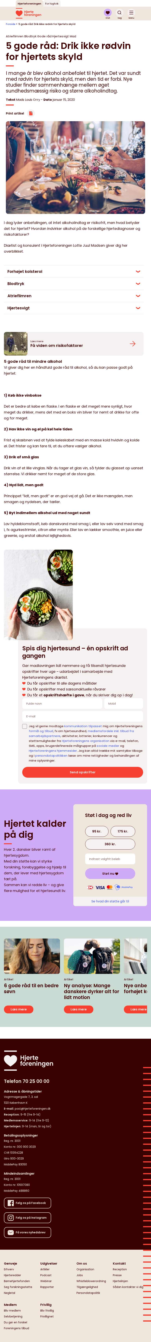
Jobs (79, 1275)
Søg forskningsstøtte (18, 1287)
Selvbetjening (13, 1316)
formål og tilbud (41, 731)
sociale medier (108, 746)
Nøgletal (9, 1293)
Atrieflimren (19, 296)
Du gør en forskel (15, 1322)
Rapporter (47, 1287)
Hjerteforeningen (29, 4)
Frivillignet (47, 1316)
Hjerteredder (12, 1275)
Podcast (46, 1275)
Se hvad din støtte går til (110, 901)
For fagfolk (52, 4)
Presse (117, 1275)
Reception (120, 1269)
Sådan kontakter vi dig (128, 1287)
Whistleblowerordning (91, 1281)
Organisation (85, 1269)
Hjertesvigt (18, 308)
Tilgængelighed (87, 1287)
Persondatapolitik (88, 1293)
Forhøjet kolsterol (24, 271)
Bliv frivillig (47, 1311)
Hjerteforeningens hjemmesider (53, 751)
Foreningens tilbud (16, 1328)
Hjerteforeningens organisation (85, 741)
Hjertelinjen (120, 1281)
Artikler (45, 1269)
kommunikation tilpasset (83, 726)
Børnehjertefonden (17, 1281)
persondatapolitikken (51, 756)
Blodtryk (15, 283)
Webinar (46, 1281)
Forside (10, 24)
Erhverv (9, 1269)
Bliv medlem (12, 1311)
